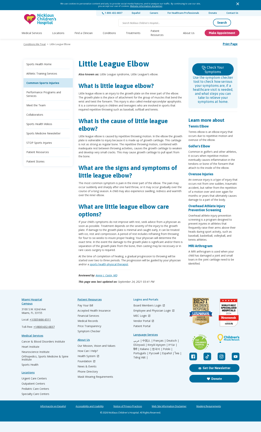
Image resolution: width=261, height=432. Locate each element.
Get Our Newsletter (216, 368)
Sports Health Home (39, 64)
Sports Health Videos (39, 124)
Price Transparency (89, 326)
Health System (87, 356)
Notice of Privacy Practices (127, 406)
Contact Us (232, 13)
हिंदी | (136, 349)
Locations (58, 33)
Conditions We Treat (35, 44)
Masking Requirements (208, 406)
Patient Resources (157, 33)
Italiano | (146, 349)
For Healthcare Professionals (183, 13)
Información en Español (53, 406)
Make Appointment (222, 33)
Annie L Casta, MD (106, 275)
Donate (213, 13)
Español (136, 13)
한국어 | (157, 349)
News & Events (87, 366)
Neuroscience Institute (35, 351)
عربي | (137, 340)
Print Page (230, 44)
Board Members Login (147, 305)
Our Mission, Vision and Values (96, 345)
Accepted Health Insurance (94, 310)
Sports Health (30, 364)
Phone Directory (88, 371)
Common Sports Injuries (42, 83)
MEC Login (140, 316)
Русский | (155, 353)
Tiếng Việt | (140, 357)
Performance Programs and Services (43, 94)
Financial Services (88, 315)
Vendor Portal (142, 321)
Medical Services (32, 33)
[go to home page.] (40, 19)
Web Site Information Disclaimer (169, 406)
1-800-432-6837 (113, 13)
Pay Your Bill (85, 305)
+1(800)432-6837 (44, 327)
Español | (168, 353)
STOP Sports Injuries (39, 143)
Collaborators (34, 114)
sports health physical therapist (109, 264)
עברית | (172, 344)
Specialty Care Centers (35, 393)
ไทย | (178, 353)
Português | (140, 353)
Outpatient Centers (33, 383)
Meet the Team (36, 105)
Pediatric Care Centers (35, 388)
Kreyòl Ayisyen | (158, 344)
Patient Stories (35, 161)
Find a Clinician (84, 33)
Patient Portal (141, 326)
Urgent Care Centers (34, 378)
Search (222, 22)
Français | (159, 340)
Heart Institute (30, 346)
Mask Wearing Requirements (95, 376)
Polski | (168, 349)
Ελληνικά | (140, 344)
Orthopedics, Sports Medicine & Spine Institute (45, 358)
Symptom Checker (89, 331)
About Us (189, 33)
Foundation (85, 361)
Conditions (109, 33)
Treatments (133, 33)
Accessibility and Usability (90, 406)
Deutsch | (172, 340)
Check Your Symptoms (214, 69)
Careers (154, 13)
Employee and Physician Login (152, 310)
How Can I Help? (88, 350)
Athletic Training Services (41, 73)
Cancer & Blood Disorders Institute (43, 341)
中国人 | (147, 340)
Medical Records (88, 320)
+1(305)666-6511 (40, 319)
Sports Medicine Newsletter (43, 133)
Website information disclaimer (146, 6)
